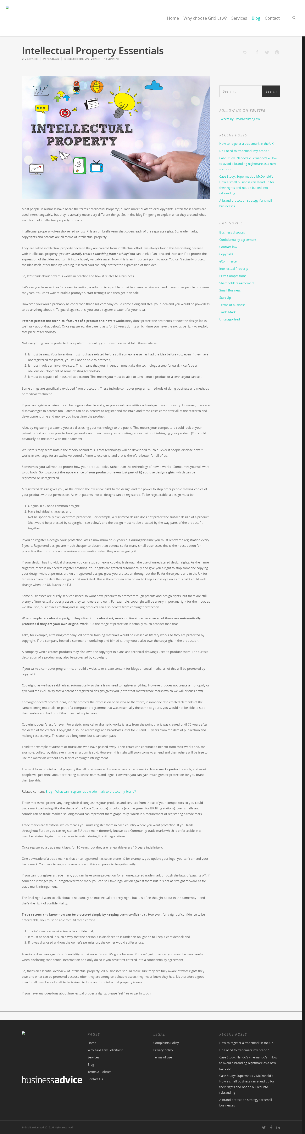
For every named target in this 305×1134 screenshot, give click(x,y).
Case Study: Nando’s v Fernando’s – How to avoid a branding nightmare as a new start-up (248, 163)
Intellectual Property (74, 58)
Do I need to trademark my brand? (243, 151)
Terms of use (162, 1057)
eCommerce (228, 261)
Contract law (228, 247)
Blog (256, 18)
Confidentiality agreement (237, 239)
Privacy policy (163, 1050)
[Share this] (257, 52)
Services (239, 18)
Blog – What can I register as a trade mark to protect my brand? (91, 791)
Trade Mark (227, 312)
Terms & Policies (99, 1072)
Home (173, 18)
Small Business (92, 58)
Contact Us (95, 1079)
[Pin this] (276, 52)
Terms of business (232, 305)
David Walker (31, 58)
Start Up (225, 297)
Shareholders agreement (236, 283)
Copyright (226, 254)
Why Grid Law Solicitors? (105, 1050)
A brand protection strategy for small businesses (245, 203)
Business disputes (232, 232)
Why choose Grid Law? (205, 18)
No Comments (111, 58)
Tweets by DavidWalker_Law (239, 119)
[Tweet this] (267, 52)
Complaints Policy (166, 1043)
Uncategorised (229, 319)
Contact (272, 18)
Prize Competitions (232, 276)
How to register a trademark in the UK (246, 143)
